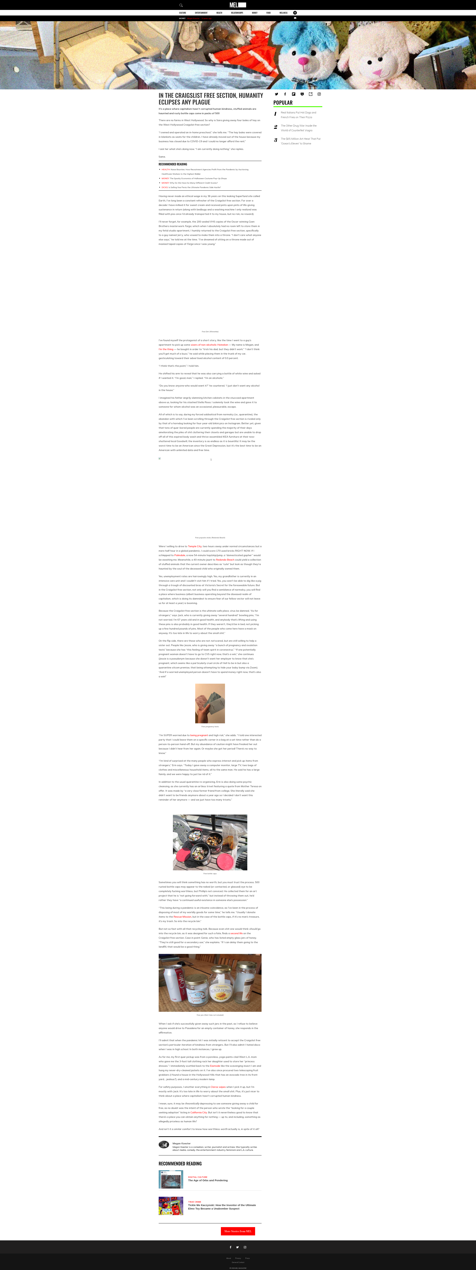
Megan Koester (193, 18)
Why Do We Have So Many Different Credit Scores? (190, 183)
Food (268, 12)
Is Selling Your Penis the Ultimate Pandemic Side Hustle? (191, 187)
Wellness (283, 12)
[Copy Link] (310, 94)
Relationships (237, 12)
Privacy (238, 1258)
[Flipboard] (293, 94)
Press (247, 1258)
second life (236, 933)
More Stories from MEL (238, 1231)
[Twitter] (276, 94)
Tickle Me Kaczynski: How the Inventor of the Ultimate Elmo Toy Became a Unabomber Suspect (222, 1207)
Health (219, 12)
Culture (182, 12)
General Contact (238, 1262)
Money (254, 12)
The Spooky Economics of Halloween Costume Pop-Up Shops (194, 178)
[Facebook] (285, 94)
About (228, 1258)
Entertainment (201, 12)
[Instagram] (319, 94)
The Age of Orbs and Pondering (208, 1180)
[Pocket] (302, 94)
